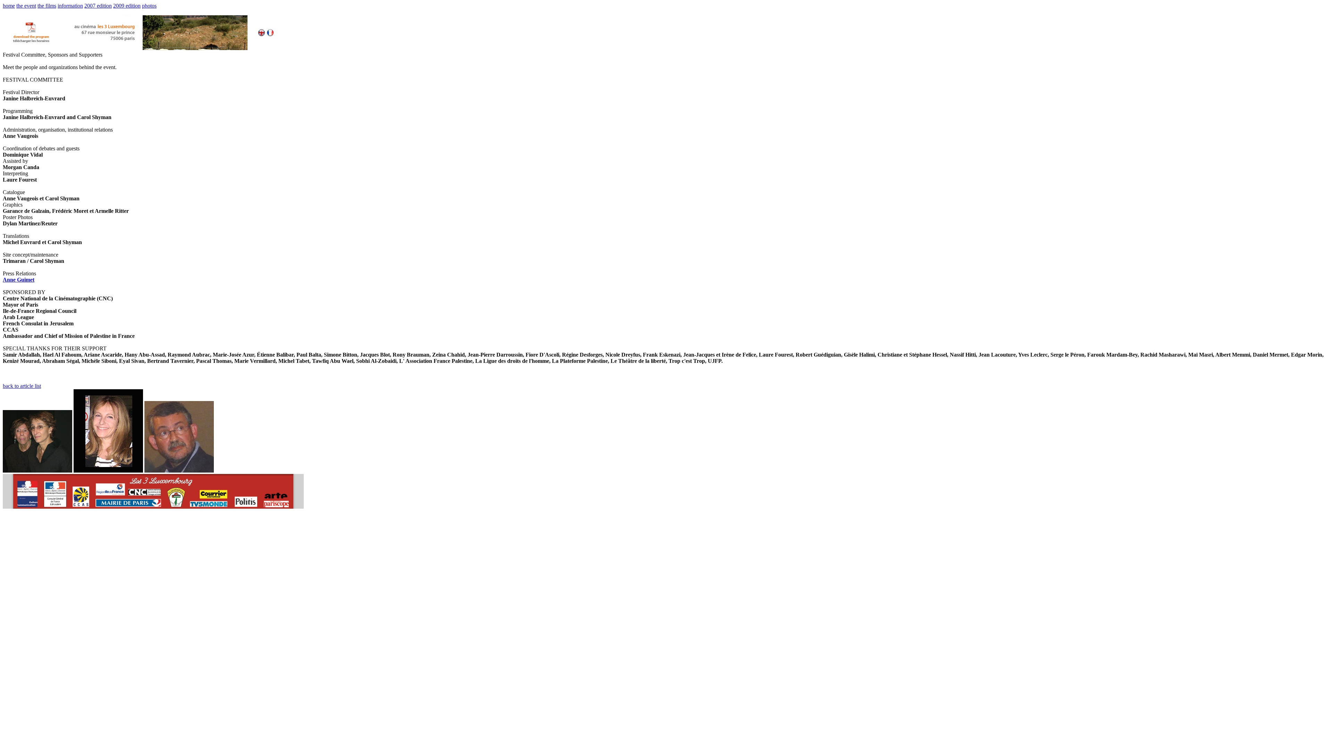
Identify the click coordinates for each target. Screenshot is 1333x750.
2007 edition (98, 6)
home (9, 6)
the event (26, 6)
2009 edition (127, 6)
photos (149, 6)
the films (46, 6)
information (70, 6)
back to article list (22, 386)
